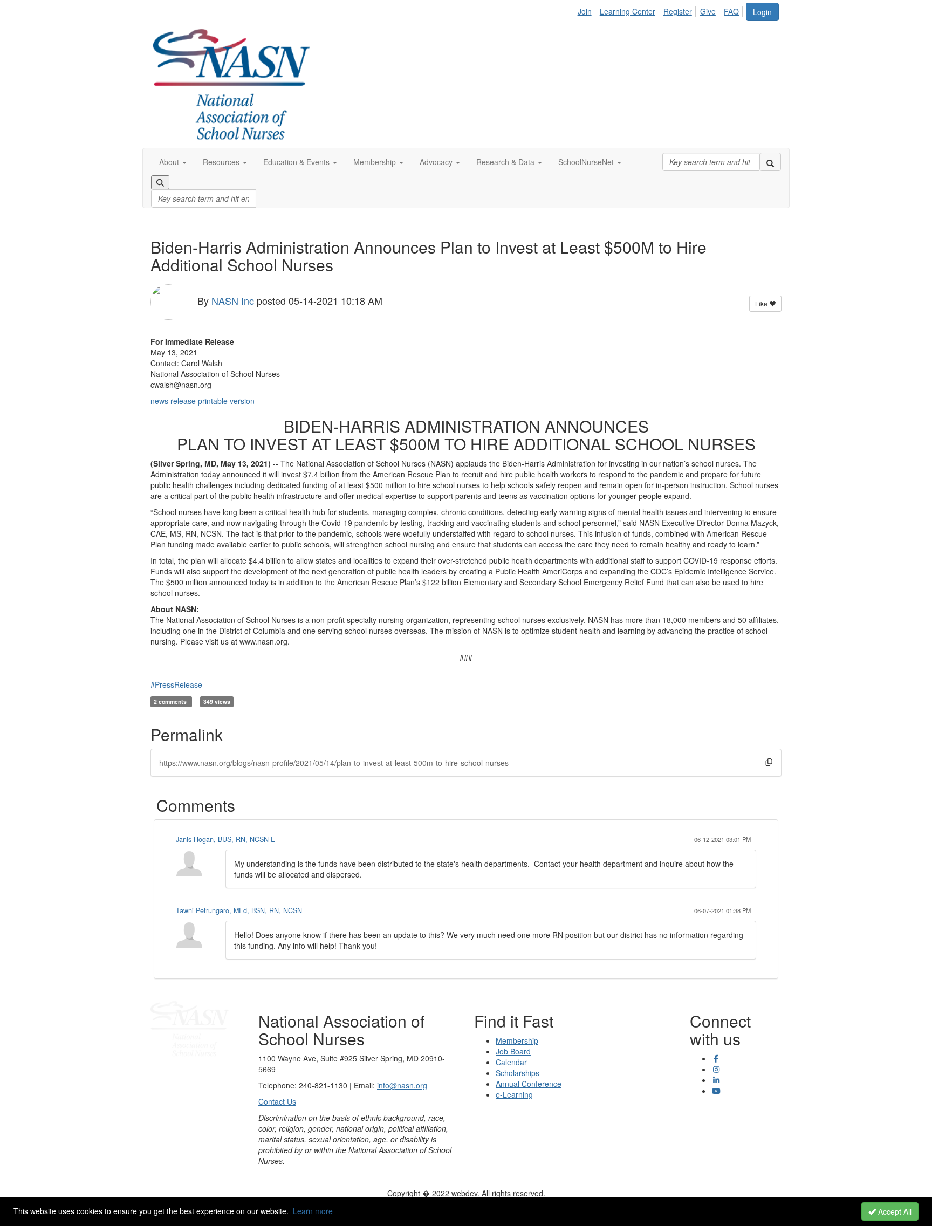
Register (677, 11)
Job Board (513, 1051)
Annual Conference (528, 1083)
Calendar (511, 1062)
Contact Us (277, 1101)
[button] (173, 161)
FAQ (731, 11)
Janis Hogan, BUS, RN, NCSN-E (225, 839)
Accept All (894, 1211)
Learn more (313, 1211)
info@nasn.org (402, 1085)
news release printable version (202, 400)
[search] (770, 162)
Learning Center (627, 11)
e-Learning (514, 1094)
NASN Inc (232, 300)
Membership (517, 1040)
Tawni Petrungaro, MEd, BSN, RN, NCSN (239, 910)
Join (585, 11)
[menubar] (661, 10)
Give (708, 11)
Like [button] (762, 303)
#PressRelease (176, 684)
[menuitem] (588, 10)
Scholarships (517, 1072)
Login (762, 11)
